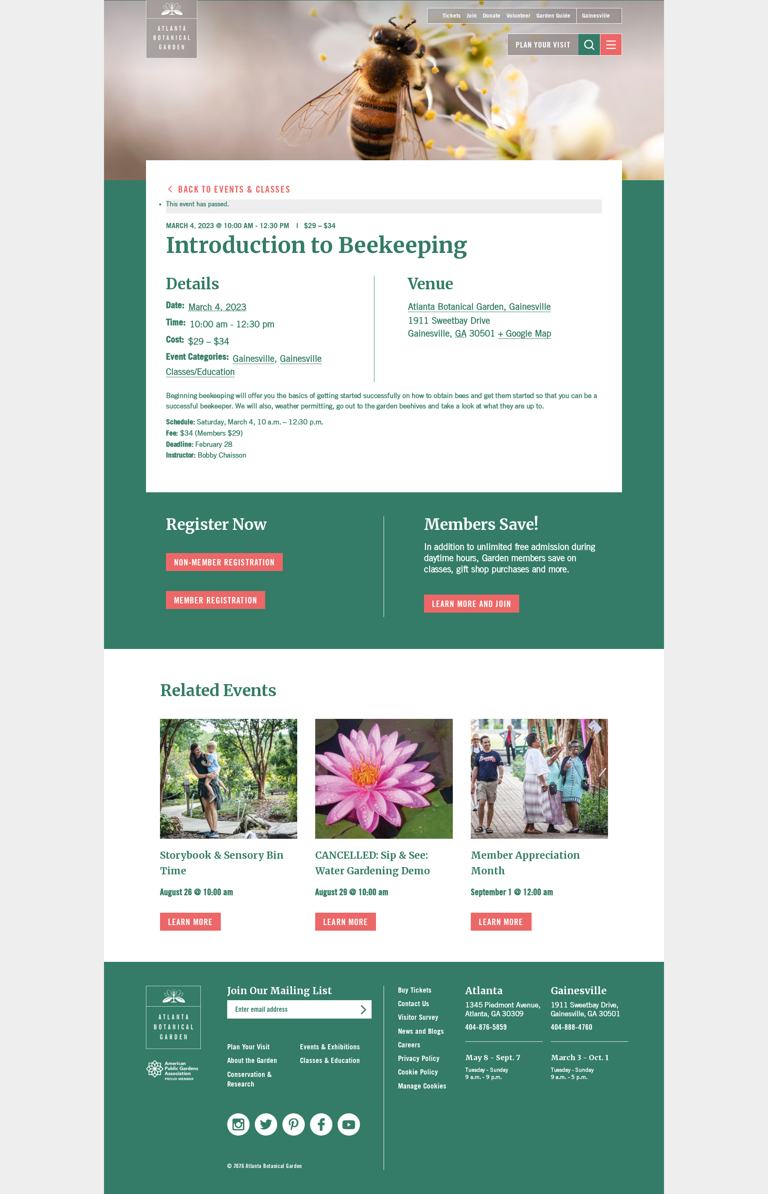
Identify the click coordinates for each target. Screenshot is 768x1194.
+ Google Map (524, 333)
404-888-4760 (571, 1027)
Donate (491, 16)
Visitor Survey (418, 1017)
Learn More (190, 922)
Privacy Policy (419, 1058)
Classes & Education (330, 1060)
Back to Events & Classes (234, 190)
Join (472, 16)
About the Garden (252, 1060)
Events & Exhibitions (330, 1047)
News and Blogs (421, 1031)
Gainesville (596, 16)
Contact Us (413, 1004)
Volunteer (518, 16)
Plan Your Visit (543, 45)
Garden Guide (553, 16)
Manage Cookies (422, 1086)
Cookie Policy (418, 1072)
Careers (409, 1045)
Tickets (451, 16)
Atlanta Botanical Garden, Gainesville (479, 306)
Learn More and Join (471, 604)
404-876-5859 (486, 1027)
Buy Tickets (415, 990)
